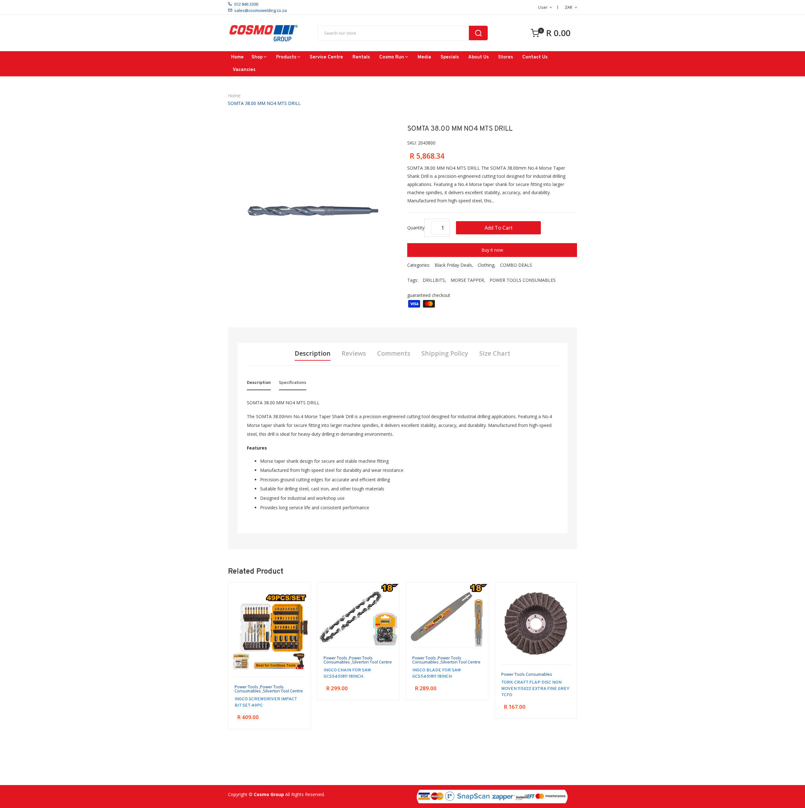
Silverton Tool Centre (283, 691)
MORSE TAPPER (467, 280)
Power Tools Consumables (259, 689)
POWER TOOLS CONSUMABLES (523, 280)
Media (424, 57)
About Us (478, 57)
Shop (257, 57)
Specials (450, 57)
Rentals (361, 57)
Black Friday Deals (453, 265)
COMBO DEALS (516, 265)
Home (237, 57)
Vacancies (244, 70)
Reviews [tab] (353, 353)
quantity (416, 228)
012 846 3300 (246, 4)
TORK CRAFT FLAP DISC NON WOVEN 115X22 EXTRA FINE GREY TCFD (535, 689)
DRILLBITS (434, 280)
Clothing (486, 265)
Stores (505, 57)
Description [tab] (312, 353)
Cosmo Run (391, 57)
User (542, 7)
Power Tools (246, 687)
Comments (393, 353)
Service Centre (326, 57)
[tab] (259, 384)
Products (286, 57)
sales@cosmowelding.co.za (260, 10)
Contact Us (534, 57)
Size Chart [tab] (494, 353)
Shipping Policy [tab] (444, 353)
